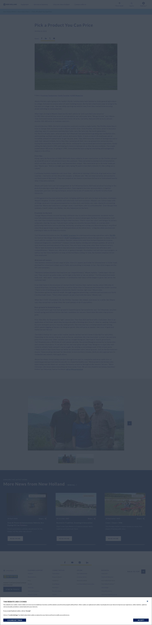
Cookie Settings (14, 620)
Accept (141, 620)
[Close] (147, 601)
